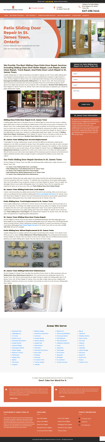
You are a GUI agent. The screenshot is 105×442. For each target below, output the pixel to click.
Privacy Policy (62, 430)
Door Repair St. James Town (14, 18)
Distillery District (84, 336)
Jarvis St (81, 345)
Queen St (82, 355)
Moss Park (37, 352)
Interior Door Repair (64, 421)
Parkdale (37, 355)
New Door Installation (63, 15)
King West (37, 348)
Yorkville (37, 364)
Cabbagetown (16, 333)
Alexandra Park (16, 331)
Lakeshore (60, 348)
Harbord (81, 343)
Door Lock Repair (42, 421)
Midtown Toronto (17, 352)
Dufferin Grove (16, 338)
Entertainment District (19, 340)
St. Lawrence (61, 360)
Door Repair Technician (17, 15)
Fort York (82, 340)
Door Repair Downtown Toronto (51, 439)
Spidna (14, 360)
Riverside (37, 357)
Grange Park (38, 343)
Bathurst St (60, 331)
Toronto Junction (62, 362)
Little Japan (60, 350)
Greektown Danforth (63, 343)
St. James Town (39, 360)
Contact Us (85, 15)
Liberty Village (16, 350)
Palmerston (15, 355)
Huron (58, 345)
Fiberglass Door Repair (65, 424)
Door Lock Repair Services (46, 194)
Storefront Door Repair (65, 427)
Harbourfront (38, 345)
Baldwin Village (39, 331)
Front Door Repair (63, 418)
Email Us (84, 422)
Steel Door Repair (42, 424)
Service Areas (77, 15)
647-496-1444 (90, 10)
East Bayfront (61, 338)
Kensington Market (18, 348)
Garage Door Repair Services (46, 15)
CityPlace (82, 333)
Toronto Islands (39, 362)
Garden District (16, 343)
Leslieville (82, 348)
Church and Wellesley (63, 333)
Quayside (60, 355)
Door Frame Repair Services (28, 225)
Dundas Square (39, 338)
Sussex (81, 360)
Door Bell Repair (42, 418)
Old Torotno (60, 352)
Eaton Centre (83, 338)
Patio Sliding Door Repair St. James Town (31, 18)
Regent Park (16, 357)
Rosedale (60, 357)
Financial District (62, 340)
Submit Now (86, 104)
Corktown (37, 336)
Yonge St (15, 364)
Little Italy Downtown (41, 350)
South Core (82, 357)
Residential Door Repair (44, 427)
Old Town (82, 352)
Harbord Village (17, 345)
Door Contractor (31, 15)
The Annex (15, 362)
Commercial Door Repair (44, 430)
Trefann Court (83, 362)
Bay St (81, 331)
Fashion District (39, 340)
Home (6, 15)
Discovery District (62, 336)
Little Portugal (83, 350)
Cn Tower (15, 336)
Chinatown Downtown (41, 333)
